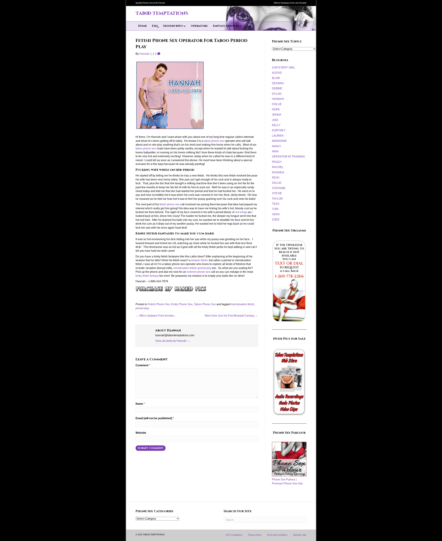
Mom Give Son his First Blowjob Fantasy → (231, 315)
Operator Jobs (299, 535)
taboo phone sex (214, 140)
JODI (275, 120)
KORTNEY (279, 130)
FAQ (155, 26)
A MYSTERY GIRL (283, 67)
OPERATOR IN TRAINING (288, 156)
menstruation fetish (184, 268)
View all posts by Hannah (172, 340)
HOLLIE (277, 104)
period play (205, 268)
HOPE (276, 109)
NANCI (276, 146)
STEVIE (277, 193)
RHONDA (278, 172)
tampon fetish (199, 260)
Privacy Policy (254, 535)
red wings (241, 212)
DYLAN (276, 93)
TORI (275, 209)
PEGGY (277, 161)
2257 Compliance (234, 535)
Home (142, 26)
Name (140, 403)
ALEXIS (277, 72)
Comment (143, 365)
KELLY (276, 125)
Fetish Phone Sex (159, 304)
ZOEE (276, 219)
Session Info (173, 26)
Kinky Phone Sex (181, 304)
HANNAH (278, 98)
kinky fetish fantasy (147, 275)
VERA (276, 214)
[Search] (304, 25)
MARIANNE (279, 140)
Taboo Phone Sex (205, 304)
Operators (199, 26)
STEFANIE (279, 188)
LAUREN (278, 135)
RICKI (275, 177)
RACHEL (278, 167)
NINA (275, 151)
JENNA (276, 114)
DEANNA (278, 83)
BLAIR (276, 78)
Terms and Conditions (277, 535)
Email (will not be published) (155, 418)
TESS (275, 203)
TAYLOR (277, 198)
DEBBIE (277, 88)
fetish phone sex (170, 204)
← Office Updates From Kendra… (156, 315)
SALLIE (276, 182)
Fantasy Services (226, 26)
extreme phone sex (198, 271)
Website (141, 432)
